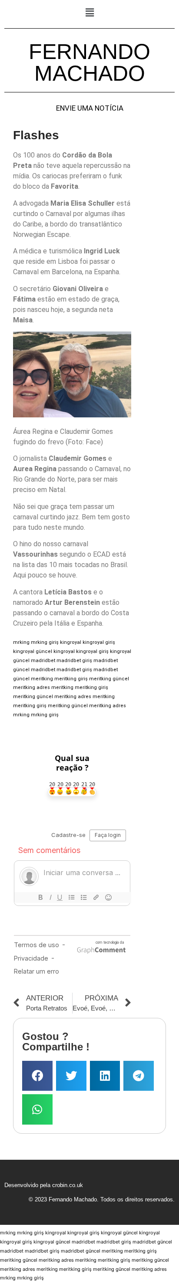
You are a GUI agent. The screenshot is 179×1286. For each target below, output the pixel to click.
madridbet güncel (152, 1242)
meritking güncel (109, 679)
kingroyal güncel (32, 651)
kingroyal (70, 642)
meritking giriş (71, 679)
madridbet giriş (74, 660)
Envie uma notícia (89, 108)
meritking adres (31, 687)
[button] (89, 12)
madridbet (43, 660)
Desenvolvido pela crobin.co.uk (43, 1185)
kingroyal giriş (99, 642)
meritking (42, 679)
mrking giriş (45, 642)
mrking (21, 642)
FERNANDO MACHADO (89, 62)
